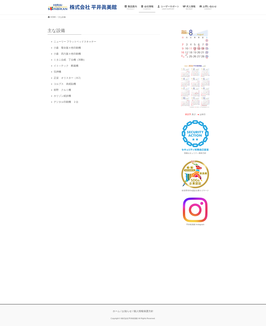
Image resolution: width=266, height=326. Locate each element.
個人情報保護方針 (143, 311)
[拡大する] (206, 32)
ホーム (116, 311)
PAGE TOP (257, 313)
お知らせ (127, 311)
